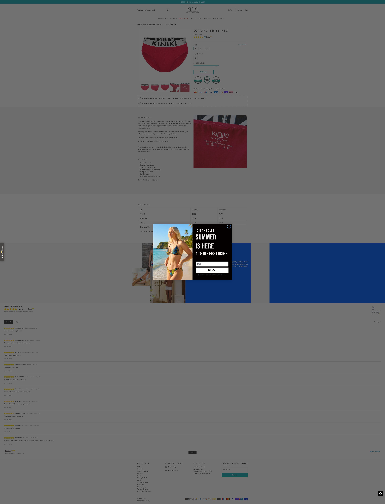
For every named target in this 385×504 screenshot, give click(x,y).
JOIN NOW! (212, 270)
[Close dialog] (229, 226)
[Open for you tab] (380, 493)
